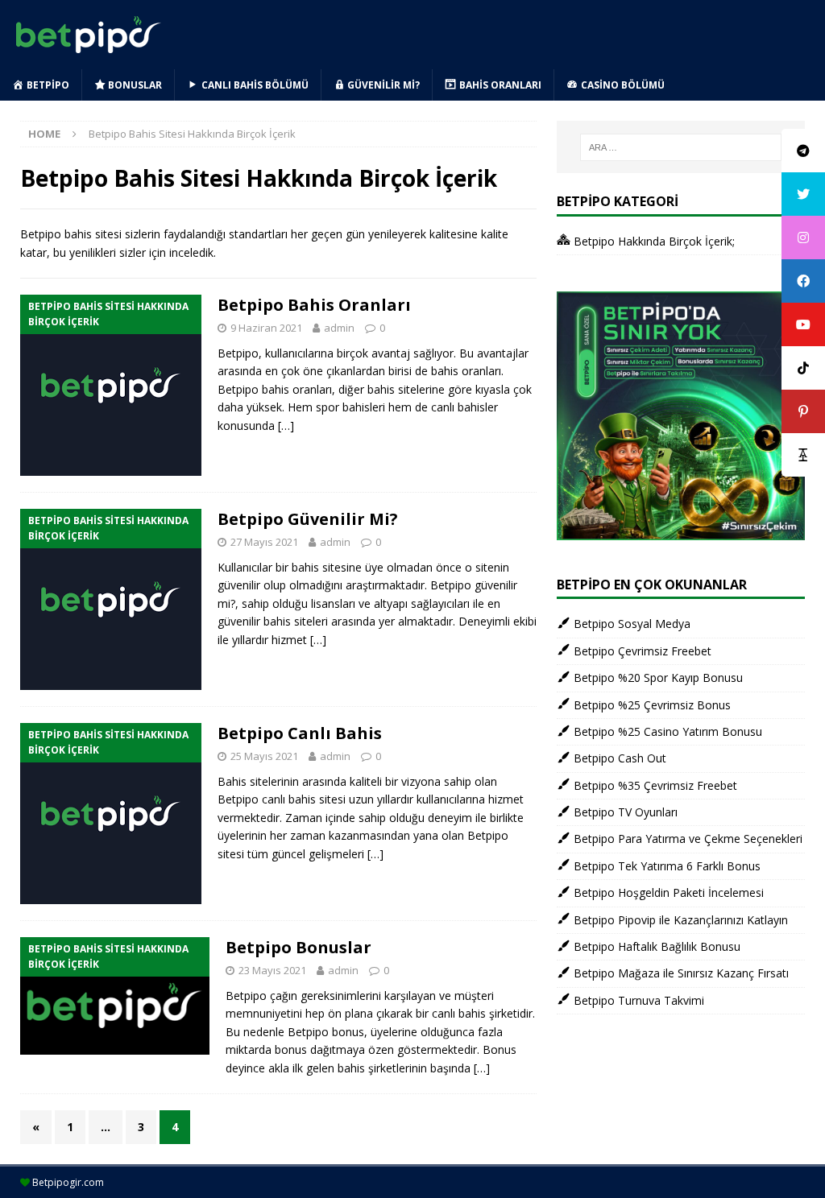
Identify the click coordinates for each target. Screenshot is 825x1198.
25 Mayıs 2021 (264, 756)
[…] (286, 425)
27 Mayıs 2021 (264, 542)
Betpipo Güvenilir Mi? (308, 519)
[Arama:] (681, 147)
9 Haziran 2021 (266, 327)
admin (339, 327)
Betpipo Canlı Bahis (300, 733)
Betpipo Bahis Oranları (314, 305)
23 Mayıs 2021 (272, 970)
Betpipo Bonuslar (298, 947)
